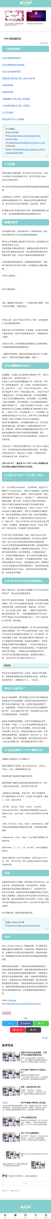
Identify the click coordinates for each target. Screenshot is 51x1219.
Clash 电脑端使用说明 (11, 58)
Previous (2, 19)
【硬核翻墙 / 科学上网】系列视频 (16, 99)
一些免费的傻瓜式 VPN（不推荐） (16, 106)
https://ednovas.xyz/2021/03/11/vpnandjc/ (23, 1004)
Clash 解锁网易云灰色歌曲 (13, 65)
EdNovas (12, 1000)
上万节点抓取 (7, 112)
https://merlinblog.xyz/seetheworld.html (24, 136)
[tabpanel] (15, 19)
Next (49, 19)
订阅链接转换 (7, 85)
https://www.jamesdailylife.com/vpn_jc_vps (27, 143)
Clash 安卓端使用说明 (11, 71)
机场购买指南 (7, 92)
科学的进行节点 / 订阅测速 (13, 119)
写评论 (25, 1183)
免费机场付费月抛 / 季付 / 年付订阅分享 (18, 78)
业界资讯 (7, 1013)
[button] (33, 1030)
